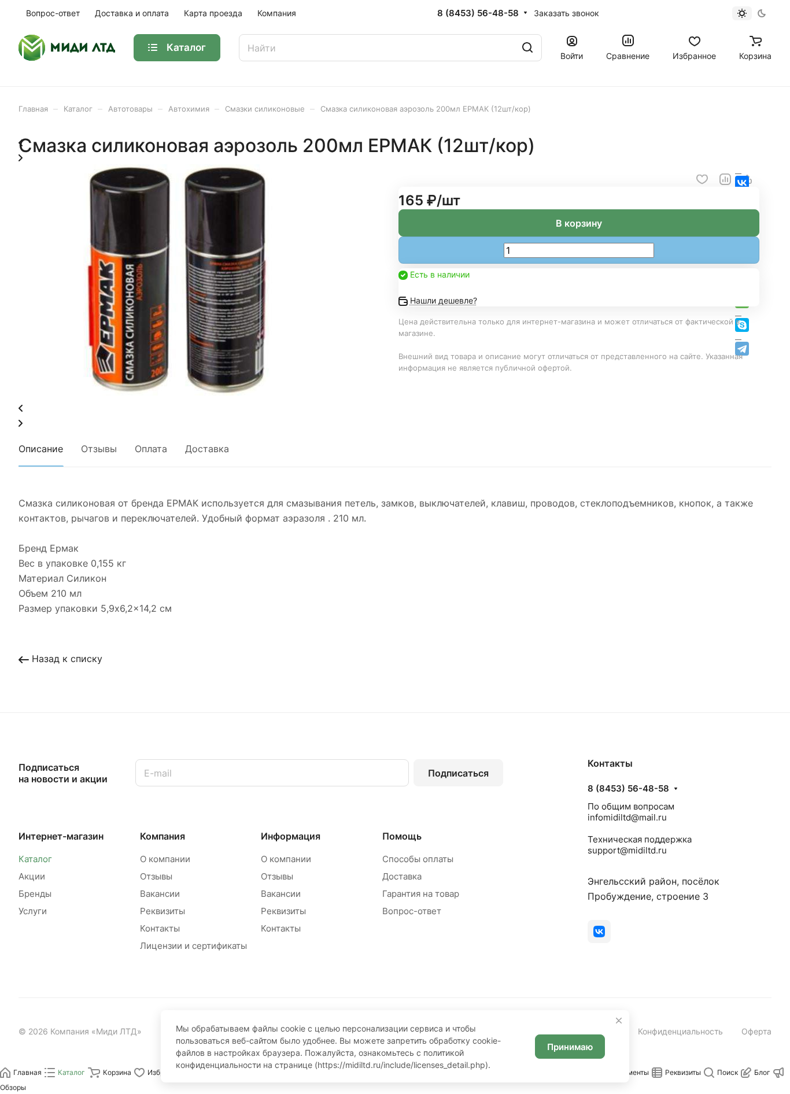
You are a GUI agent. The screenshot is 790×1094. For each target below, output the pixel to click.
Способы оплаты (417, 858)
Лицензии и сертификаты (193, 945)
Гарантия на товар (420, 893)
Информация (290, 836)
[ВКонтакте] (599, 931)
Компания (162, 836)
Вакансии (160, 893)
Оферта (756, 1031)
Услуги (33, 910)
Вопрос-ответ (411, 910)
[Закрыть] (618, 1020)
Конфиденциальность (680, 1031)
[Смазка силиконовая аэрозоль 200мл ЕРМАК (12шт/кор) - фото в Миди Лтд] (173, 392)
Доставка (207, 448)
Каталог (35, 858)
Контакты (160, 928)
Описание (41, 448)
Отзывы (99, 448)
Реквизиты (162, 910)
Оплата (151, 448)
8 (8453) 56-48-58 (478, 13)
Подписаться (458, 773)
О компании (165, 858)
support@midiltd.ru (627, 850)
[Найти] (527, 47)
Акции (32, 876)
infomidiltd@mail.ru (627, 817)
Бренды (35, 893)
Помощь (402, 836)
